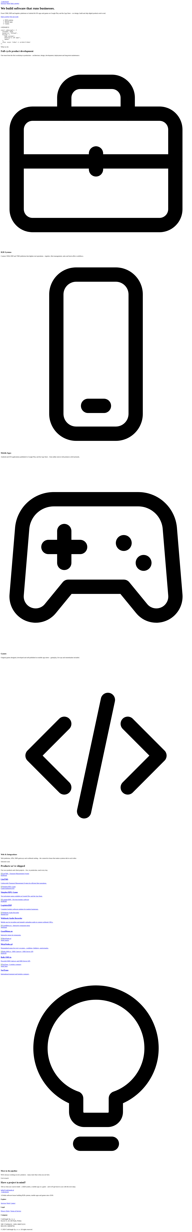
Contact (12, 1203)
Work (8, 3)
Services (3, 3)
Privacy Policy (5, 1211)
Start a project (14, 3)
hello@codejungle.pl (7, 1190)
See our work (14, 17)
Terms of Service (15, 1211)
